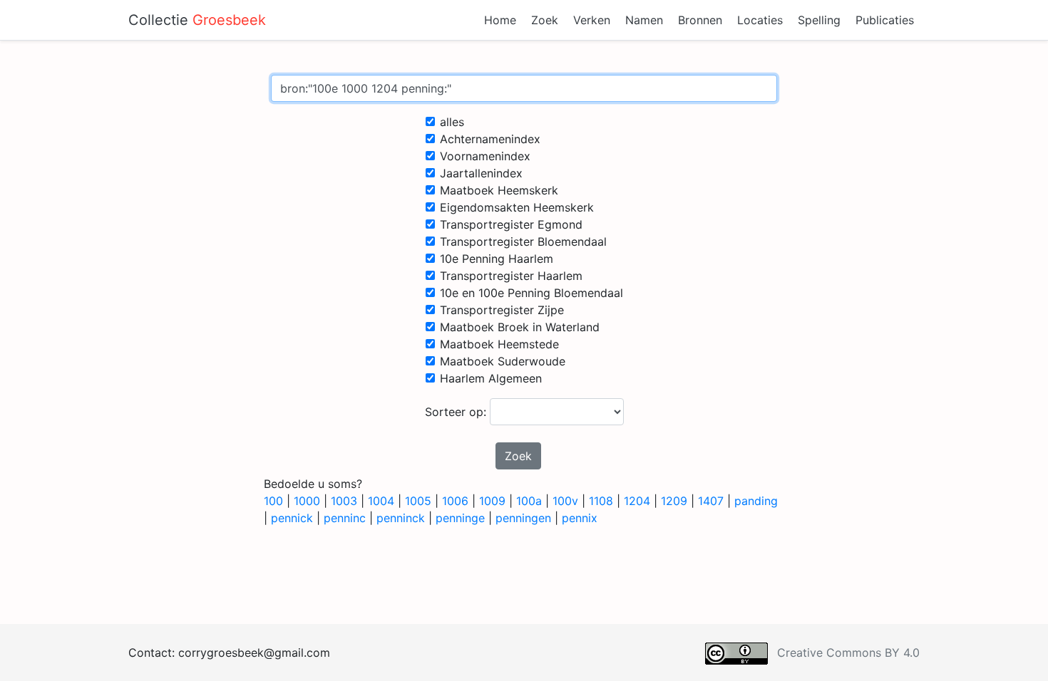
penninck (400, 518)
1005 (418, 501)
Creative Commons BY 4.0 (848, 652)
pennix (579, 518)
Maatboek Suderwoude (502, 361)
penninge (460, 518)
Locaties (760, 20)
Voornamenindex (485, 156)
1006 (455, 501)
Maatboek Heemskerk (499, 190)
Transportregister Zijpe (502, 310)
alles (452, 122)
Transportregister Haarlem (511, 276)
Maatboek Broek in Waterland (520, 327)
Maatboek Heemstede (499, 344)
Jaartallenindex (481, 173)
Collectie (197, 19)
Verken (591, 20)
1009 (492, 501)
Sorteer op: (457, 412)
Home (500, 20)
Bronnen (700, 20)
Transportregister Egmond (511, 224)
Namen (644, 20)
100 (273, 501)
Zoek (544, 20)
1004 (381, 501)
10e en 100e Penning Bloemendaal (531, 293)
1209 (674, 501)
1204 (637, 501)
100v (565, 501)
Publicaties (885, 20)
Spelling (819, 20)
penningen (523, 518)
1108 (601, 501)
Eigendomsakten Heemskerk (517, 207)
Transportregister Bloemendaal (523, 241)
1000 (307, 501)
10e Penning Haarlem (496, 258)
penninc (345, 518)
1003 (344, 501)
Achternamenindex (490, 139)
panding (756, 501)
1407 (711, 501)
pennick (292, 518)
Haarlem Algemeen (491, 378)
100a (529, 501)
